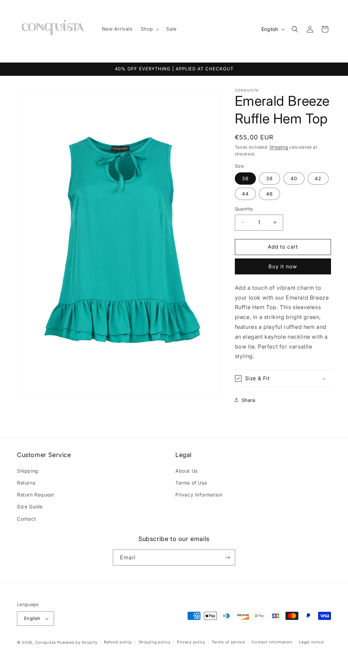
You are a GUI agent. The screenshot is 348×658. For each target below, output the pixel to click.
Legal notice (311, 642)
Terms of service (228, 642)
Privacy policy (191, 642)
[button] (149, 29)
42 (318, 178)
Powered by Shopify (77, 642)
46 (269, 194)
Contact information (271, 642)
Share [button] (249, 400)
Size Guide (30, 506)
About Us (186, 471)
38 (269, 178)
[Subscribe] (227, 558)
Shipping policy (155, 642)
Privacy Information (198, 494)
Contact (26, 519)
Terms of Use (191, 483)
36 (245, 178)
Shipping (278, 147)
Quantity (244, 209)
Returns (26, 483)
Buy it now (282, 266)
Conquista (45, 642)
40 (294, 178)
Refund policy (118, 642)
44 (245, 194)
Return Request (35, 494)
